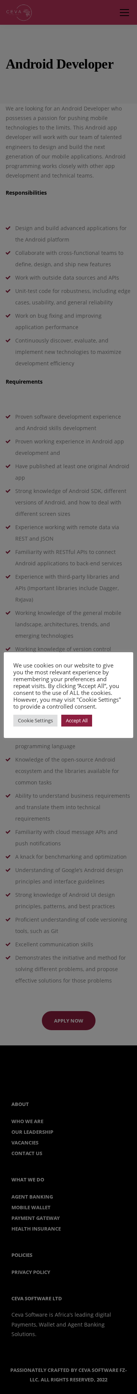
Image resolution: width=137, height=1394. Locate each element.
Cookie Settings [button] (35, 720)
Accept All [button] (77, 720)
